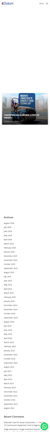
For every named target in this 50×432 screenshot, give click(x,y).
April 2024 (8, 338)
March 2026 (9, 243)
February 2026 (10, 248)
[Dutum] (7, 3)
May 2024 (8, 334)
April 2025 (8, 289)
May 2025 (8, 284)
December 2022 (10, 391)
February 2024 (10, 346)
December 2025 (10, 256)
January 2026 (9, 252)
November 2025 (10, 260)
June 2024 (8, 330)
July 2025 (7, 276)
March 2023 (9, 383)
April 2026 (8, 239)
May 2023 (8, 375)
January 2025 (9, 301)
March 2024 (9, 342)
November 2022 (10, 396)
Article (41, 97)
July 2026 (7, 227)
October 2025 (9, 264)
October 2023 (9, 358)
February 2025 (10, 297)
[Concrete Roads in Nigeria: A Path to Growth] (25, 109)
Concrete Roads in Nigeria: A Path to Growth (21, 116)
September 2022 (11, 404)
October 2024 (9, 313)
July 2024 (7, 326)
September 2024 (11, 317)
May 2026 (8, 235)
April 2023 (8, 379)
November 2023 (10, 354)
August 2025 (9, 272)
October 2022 (9, 400)
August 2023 (9, 367)
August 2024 (9, 322)
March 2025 (9, 293)
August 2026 (9, 223)
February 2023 (10, 387)
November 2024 (10, 309)
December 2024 (10, 305)
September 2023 (11, 363)
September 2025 (11, 268)
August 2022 (9, 408)
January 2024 (9, 350)
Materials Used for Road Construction (19, 422)
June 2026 (8, 231)
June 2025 (8, 280)
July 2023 (7, 371)
